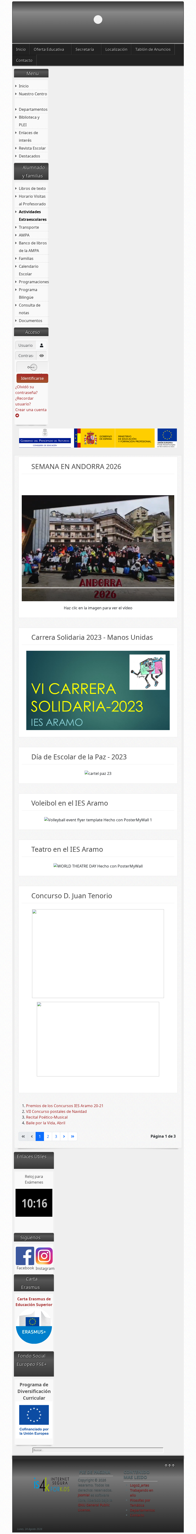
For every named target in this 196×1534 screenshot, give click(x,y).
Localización (116, 49)
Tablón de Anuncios (153, 49)
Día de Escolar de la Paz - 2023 (79, 756)
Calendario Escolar (28, 270)
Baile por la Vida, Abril (45, 1122)
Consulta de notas (29, 309)
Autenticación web (32, 372)
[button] (169, 19)
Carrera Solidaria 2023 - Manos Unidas (92, 637)
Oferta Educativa (49, 49)
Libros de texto (32, 188)
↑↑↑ (169, 1465)
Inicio (21, 49)
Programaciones (34, 281)
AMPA (24, 235)
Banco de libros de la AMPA (33, 246)
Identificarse (32, 378)
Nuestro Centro (33, 93)
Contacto (24, 60)
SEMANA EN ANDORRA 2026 (76, 466)
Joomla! (84, 1495)
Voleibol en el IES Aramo (69, 802)
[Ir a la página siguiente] (64, 1136)
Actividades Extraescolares (33, 215)
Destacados (29, 156)
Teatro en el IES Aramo (67, 849)
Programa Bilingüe (28, 293)
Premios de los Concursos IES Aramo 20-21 (64, 1105)
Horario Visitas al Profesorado (32, 200)
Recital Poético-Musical (47, 1117)
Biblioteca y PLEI (29, 121)
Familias (26, 258)
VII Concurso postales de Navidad (56, 1111)
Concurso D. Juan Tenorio (71, 895)
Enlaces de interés (28, 136)
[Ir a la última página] (72, 1136)
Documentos (30, 320)
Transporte (29, 227)
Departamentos (33, 109)
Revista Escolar (32, 148)
